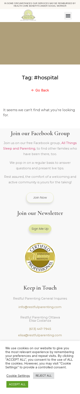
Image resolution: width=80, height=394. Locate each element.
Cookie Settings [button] (18, 376)
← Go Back (40, 90)
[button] (68, 16)
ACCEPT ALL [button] (17, 384)
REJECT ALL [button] (44, 375)
